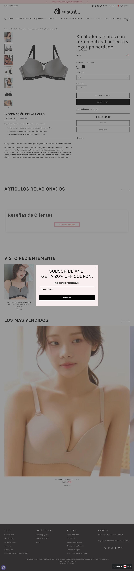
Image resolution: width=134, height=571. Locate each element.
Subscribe (67, 298)
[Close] (95, 267)
